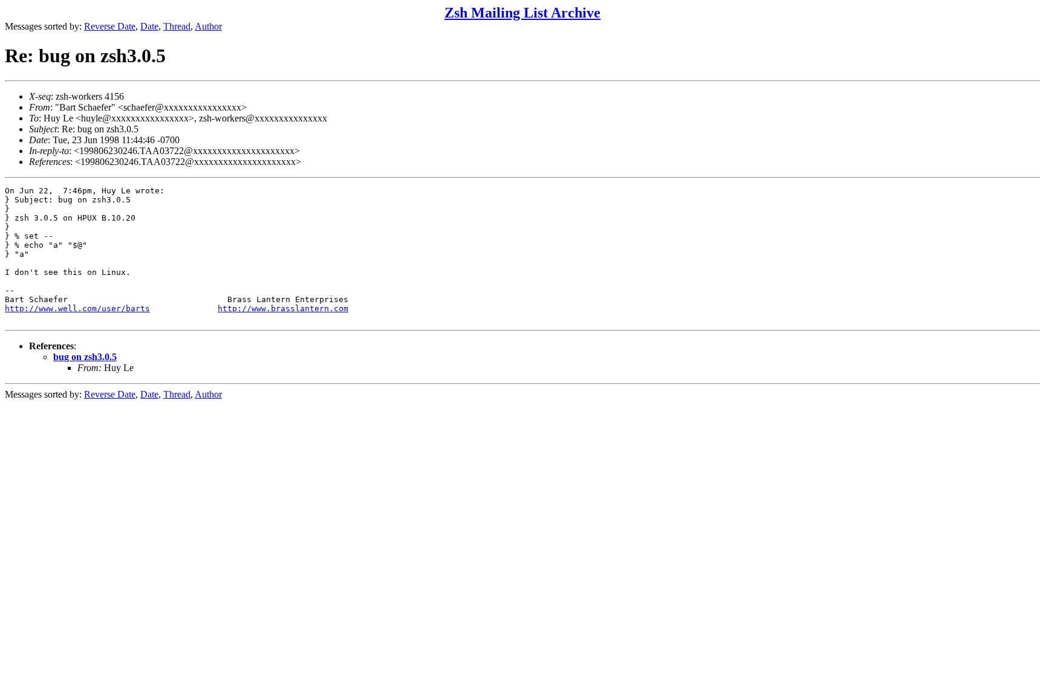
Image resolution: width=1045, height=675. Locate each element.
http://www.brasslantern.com (283, 308)
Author (208, 26)
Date (149, 26)
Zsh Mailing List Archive (522, 13)
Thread (176, 26)
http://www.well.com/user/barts (77, 308)
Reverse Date (109, 26)
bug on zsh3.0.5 (85, 357)
